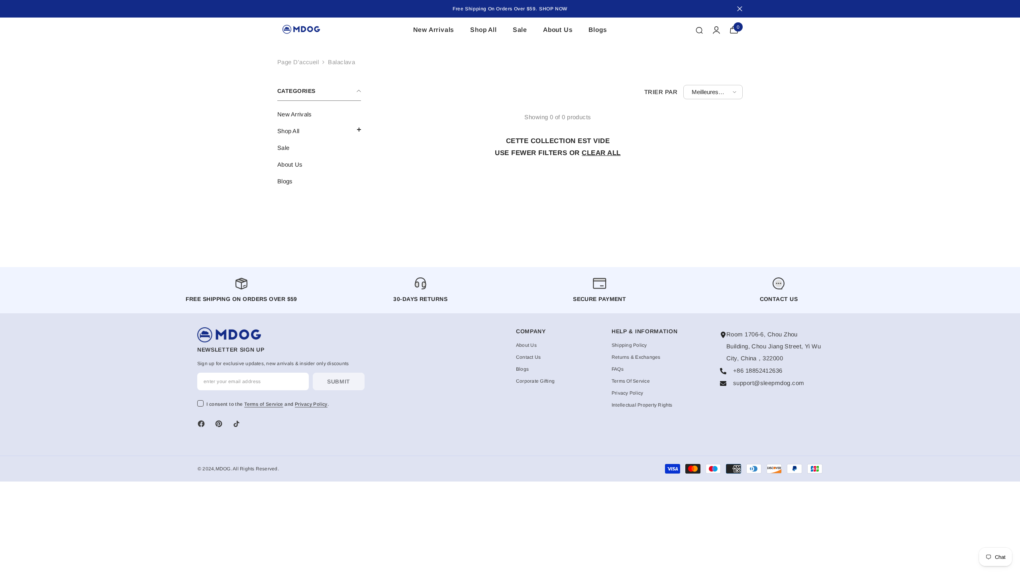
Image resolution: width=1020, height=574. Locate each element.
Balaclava (341, 62)
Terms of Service (263, 404)
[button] (319, 129)
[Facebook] (201, 424)
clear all (601, 153)
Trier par (660, 91)
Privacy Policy (311, 404)
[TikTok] (236, 424)
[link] (599, 290)
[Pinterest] (219, 424)
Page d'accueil (298, 62)
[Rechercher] (699, 30)
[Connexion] (716, 30)
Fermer (739, 9)
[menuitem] (319, 114)
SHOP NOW (553, 9)
